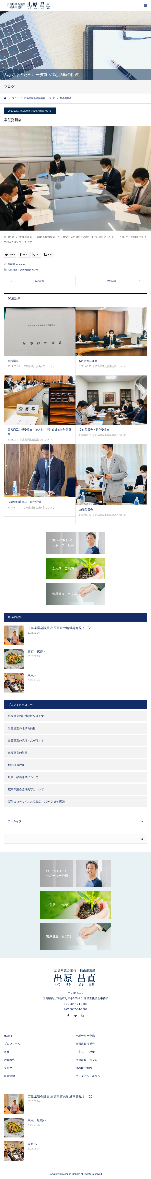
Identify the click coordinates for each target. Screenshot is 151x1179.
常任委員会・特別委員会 (94, 429)
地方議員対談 (16, 765)
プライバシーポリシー (89, 1076)
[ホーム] (5, 98)
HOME (8, 1035)
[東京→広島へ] (14, 659)
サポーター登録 (85, 1035)
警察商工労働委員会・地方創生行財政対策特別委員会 (39, 432)
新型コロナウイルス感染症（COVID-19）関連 (36, 801)
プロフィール (12, 1043)
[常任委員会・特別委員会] (111, 400)
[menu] (145, 5)
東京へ (32, 675)
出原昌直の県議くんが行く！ (26, 740)
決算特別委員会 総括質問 (24, 501)
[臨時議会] (40, 331)
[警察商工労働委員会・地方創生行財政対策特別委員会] (40, 400)
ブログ (8, 1068)
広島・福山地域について (23, 777)
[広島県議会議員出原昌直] (28, 5)
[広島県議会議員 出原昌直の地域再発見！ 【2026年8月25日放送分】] (14, 635)
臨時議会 (13, 360)
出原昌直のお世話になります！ (27, 715)
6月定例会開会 (88, 360)
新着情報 (9, 1076)
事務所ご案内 (84, 1068)
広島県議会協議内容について (36, 110)
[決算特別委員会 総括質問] (40, 470)
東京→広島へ (37, 651)
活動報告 (9, 1059)
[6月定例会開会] (111, 331)
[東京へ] (14, 682)
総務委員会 (86, 509)
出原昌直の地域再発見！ (23, 728)
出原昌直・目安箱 (87, 1059)
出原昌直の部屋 (17, 752)
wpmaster (21, 264)
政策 (6, 1051)
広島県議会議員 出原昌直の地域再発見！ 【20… (62, 628)
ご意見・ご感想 (85, 1051)
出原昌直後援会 (85, 1043)
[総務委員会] (111, 474)
